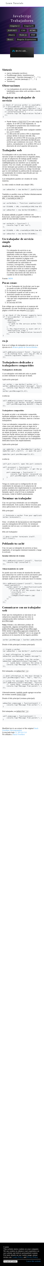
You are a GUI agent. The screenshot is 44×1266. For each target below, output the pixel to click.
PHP (33, 35)
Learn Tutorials (13, 3)
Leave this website (33, 1261)
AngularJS (29, 26)
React (10, 39)
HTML (33, 30)
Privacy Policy (32, 1257)
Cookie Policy (17, 1257)
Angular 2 (15, 26)
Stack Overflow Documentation (20, 729)
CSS (23, 30)
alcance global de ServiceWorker (24, 347)
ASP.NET (12, 30)
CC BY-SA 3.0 (21, 732)
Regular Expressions (26, 39)
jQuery (12, 35)
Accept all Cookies (10, 1261)
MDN (10, 278)
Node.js (23, 35)
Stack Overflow (19, 734)
